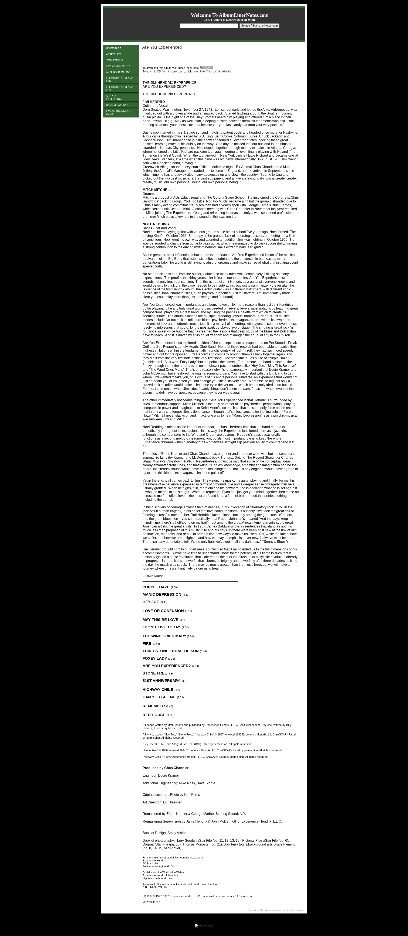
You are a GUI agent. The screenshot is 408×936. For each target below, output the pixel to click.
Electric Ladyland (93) (119, 80)
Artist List (113, 54)
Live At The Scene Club (118, 112)
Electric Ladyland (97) (119, 89)
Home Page (113, 48)
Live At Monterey (118, 66)
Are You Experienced (115, 97)
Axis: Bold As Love (118, 72)
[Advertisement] (192, 59)
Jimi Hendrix (114, 60)
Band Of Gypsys (117, 104)
